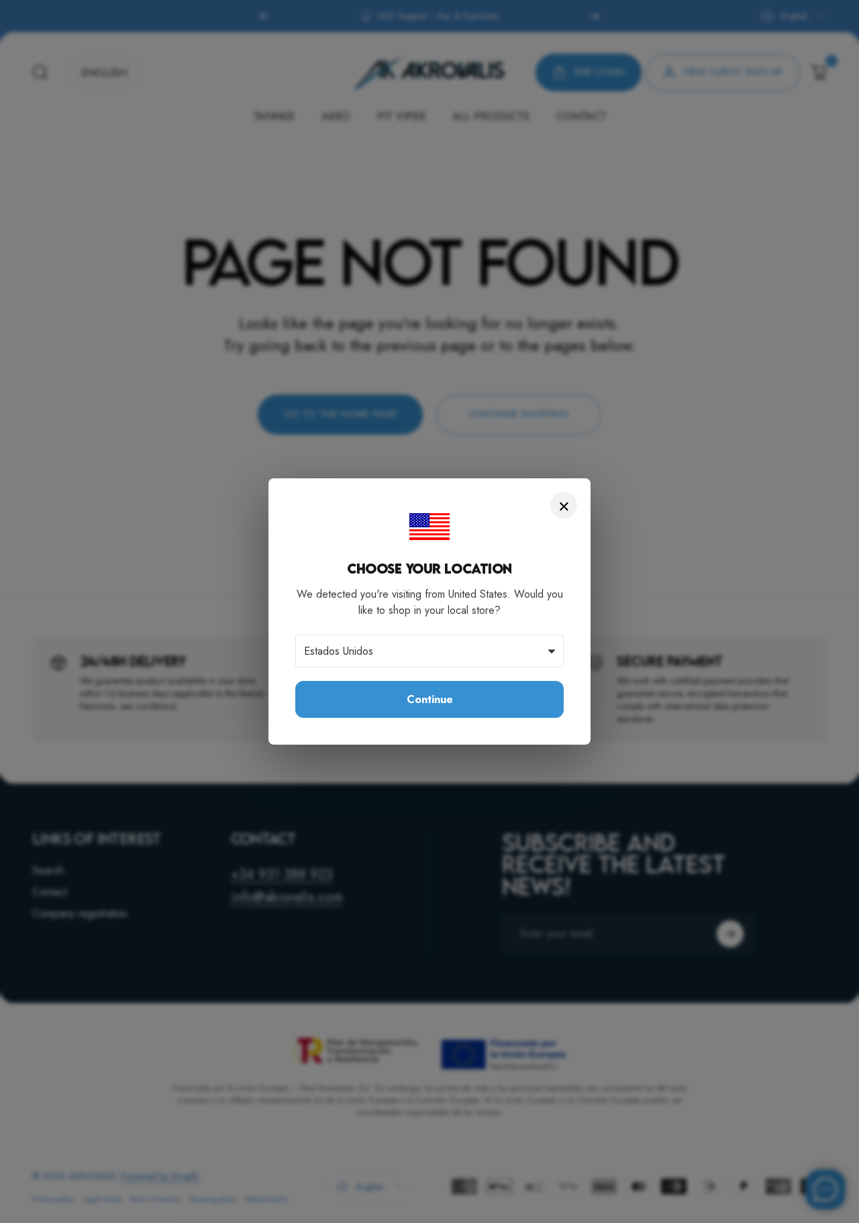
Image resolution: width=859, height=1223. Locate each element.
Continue (430, 699)
